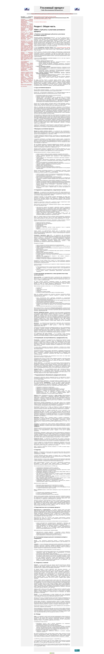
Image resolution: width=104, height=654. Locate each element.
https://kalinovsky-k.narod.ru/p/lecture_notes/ (42, 18)
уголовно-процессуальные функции (63, 47)
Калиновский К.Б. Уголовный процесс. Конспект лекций (45, 16)
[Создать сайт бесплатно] (52, 653)
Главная (32, 13)
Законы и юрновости (65, 13)
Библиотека (50, 13)
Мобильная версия (43, 21)
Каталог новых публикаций (26, 84)
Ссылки (59, 13)
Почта (71, 13)
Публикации (40, 13)
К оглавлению (36, 21)
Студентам (45, 13)
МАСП (36, 13)
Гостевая (55, 13)
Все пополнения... (24, 86)
